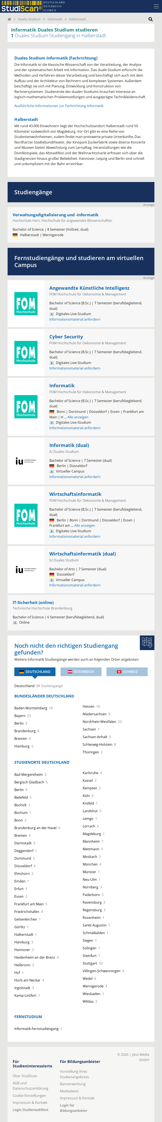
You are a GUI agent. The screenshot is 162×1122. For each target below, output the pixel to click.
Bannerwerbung (73, 1084)
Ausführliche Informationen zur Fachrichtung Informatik (58, 105)
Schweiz (130, 671)
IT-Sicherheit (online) (33, 602)
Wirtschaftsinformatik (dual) (82, 553)
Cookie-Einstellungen (29, 1095)
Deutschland (38, 671)
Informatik (55, 19)
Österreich (84, 671)
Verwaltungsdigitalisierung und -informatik (56, 215)
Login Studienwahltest (30, 1109)
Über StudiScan (25, 1076)
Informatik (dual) (69, 445)
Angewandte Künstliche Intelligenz (89, 288)
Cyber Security (66, 336)
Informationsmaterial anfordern (74, 319)
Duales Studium (29, 19)
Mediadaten (69, 1091)
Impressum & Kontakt (30, 1102)
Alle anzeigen (76, 417)
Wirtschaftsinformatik (75, 494)
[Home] (9, 19)
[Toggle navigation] (156, 6)
